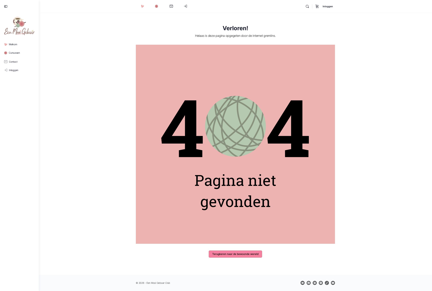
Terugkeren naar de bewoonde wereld (235, 254)
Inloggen (328, 6)
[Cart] (317, 6)
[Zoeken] (307, 6)
